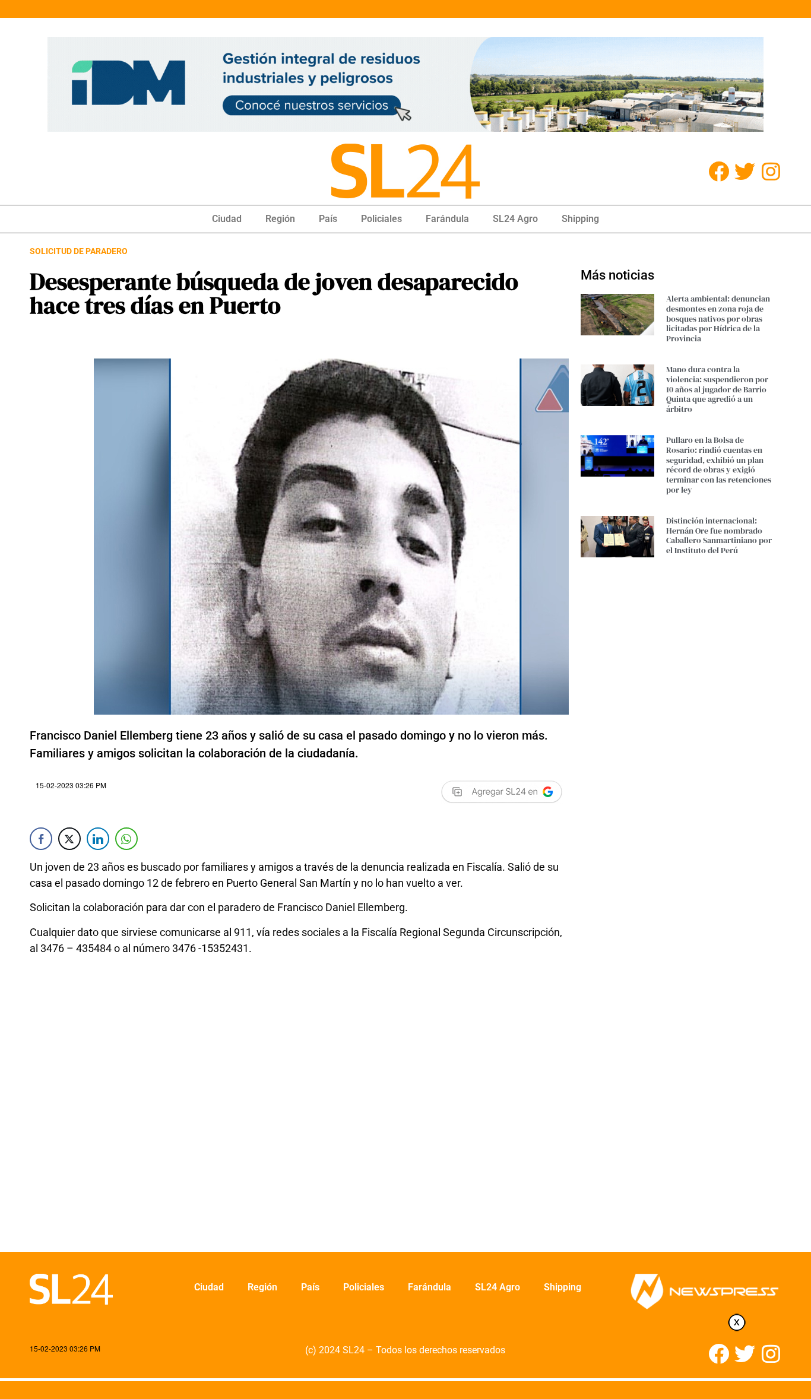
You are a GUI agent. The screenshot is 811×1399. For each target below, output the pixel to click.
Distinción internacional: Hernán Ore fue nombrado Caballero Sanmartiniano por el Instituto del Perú (719, 535)
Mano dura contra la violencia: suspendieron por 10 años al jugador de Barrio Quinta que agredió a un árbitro (717, 389)
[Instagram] (771, 171)
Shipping (580, 218)
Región (280, 218)
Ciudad (227, 218)
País (328, 218)
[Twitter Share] (69, 838)
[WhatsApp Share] (126, 838)
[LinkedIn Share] (98, 838)
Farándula (447, 218)
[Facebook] (718, 171)
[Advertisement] (299, 1111)
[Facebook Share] (41, 838)
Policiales (381, 218)
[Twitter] (744, 171)
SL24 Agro (515, 218)
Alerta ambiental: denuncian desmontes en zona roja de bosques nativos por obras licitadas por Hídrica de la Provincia (718, 318)
